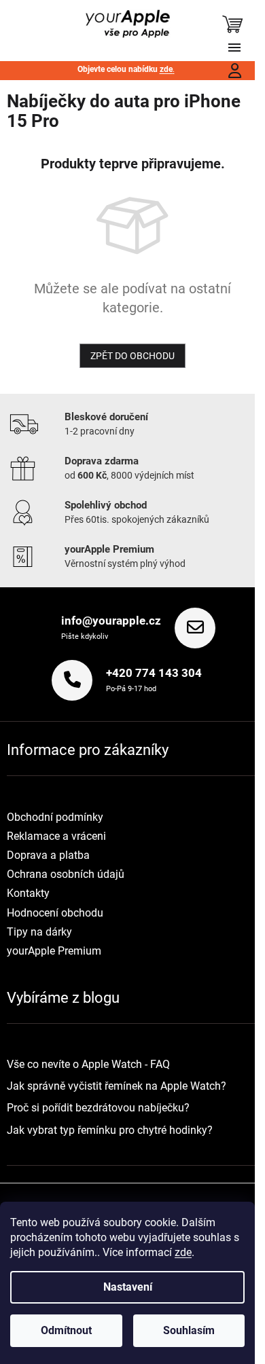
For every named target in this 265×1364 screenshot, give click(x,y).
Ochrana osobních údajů (65, 874)
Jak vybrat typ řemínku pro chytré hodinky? (110, 1130)
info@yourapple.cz (111, 620)
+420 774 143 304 (154, 673)
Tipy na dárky (39, 931)
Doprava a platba (48, 855)
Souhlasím (189, 1330)
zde (183, 1252)
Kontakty (28, 893)
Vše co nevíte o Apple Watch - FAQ (88, 1064)
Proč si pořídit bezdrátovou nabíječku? (98, 1107)
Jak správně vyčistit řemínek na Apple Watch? (116, 1086)
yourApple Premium (54, 950)
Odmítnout (66, 1330)
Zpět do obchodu (132, 355)
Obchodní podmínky (55, 817)
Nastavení (127, 1286)
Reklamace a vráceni (56, 836)
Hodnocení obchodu (55, 912)
